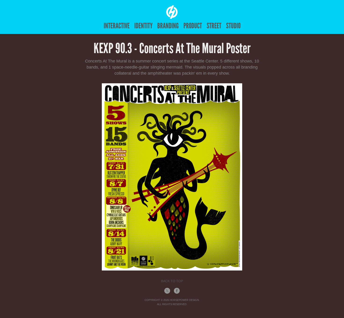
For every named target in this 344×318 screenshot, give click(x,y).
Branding (168, 25)
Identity (143, 25)
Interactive (117, 25)
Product (192, 25)
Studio (233, 25)
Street (214, 25)
